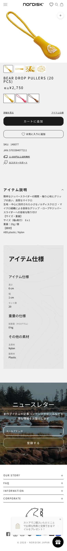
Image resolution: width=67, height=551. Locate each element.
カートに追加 (33, 121)
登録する (33, 443)
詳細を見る (8, 112)
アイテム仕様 (57, 112)
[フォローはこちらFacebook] (8, 534)
